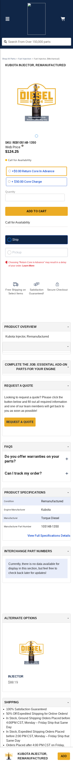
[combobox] (36, 42)
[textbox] (36, 42)
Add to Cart (37, 211)
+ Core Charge (26, 181)
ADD (64, 756)
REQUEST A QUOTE (20, 422)
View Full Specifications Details (49, 535)
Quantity (10, 191)
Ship (15, 239)
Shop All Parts (9, 59)
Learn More (28, 265)
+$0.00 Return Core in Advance (33, 171)
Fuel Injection (24, 59)
